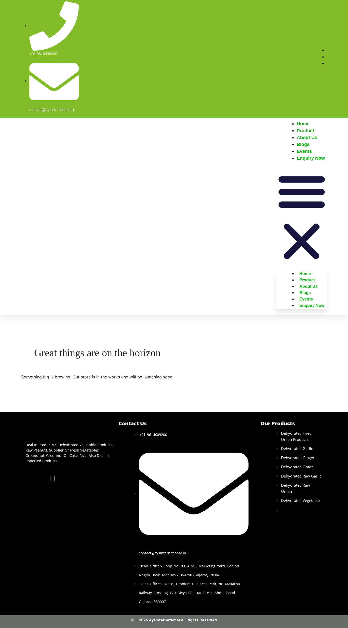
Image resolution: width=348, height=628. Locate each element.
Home (303, 123)
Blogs (303, 144)
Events (304, 151)
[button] (301, 216)
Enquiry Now (311, 158)
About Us (307, 137)
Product (305, 130)
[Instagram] (54, 478)
